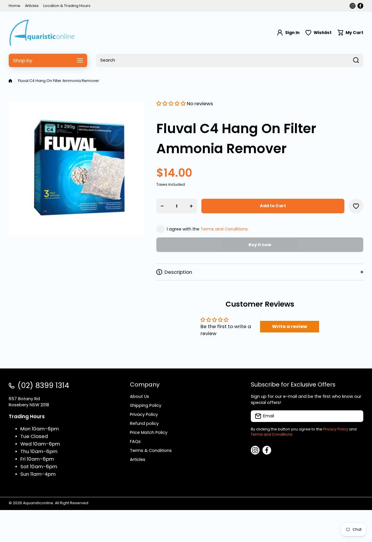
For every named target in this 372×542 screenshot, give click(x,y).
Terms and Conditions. (224, 229)
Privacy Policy (335, 429)
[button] (350, 33)
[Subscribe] (356, 416)
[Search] (356, 60)
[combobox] (229, 60)
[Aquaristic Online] (42, 32)
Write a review (289, 326)
